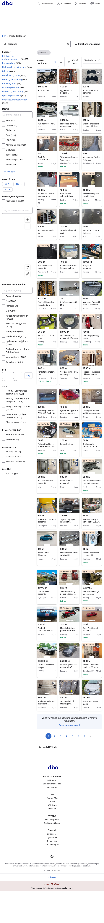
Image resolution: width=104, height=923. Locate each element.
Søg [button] (28, 375)
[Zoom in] (27, 219)
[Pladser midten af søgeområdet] (27, 267)
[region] (17, 247)
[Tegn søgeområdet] (27, 274)
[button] (87, 44)
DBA (4, 35)
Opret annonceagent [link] (69, 725)
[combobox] (36, 44)
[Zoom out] (27, 226)
